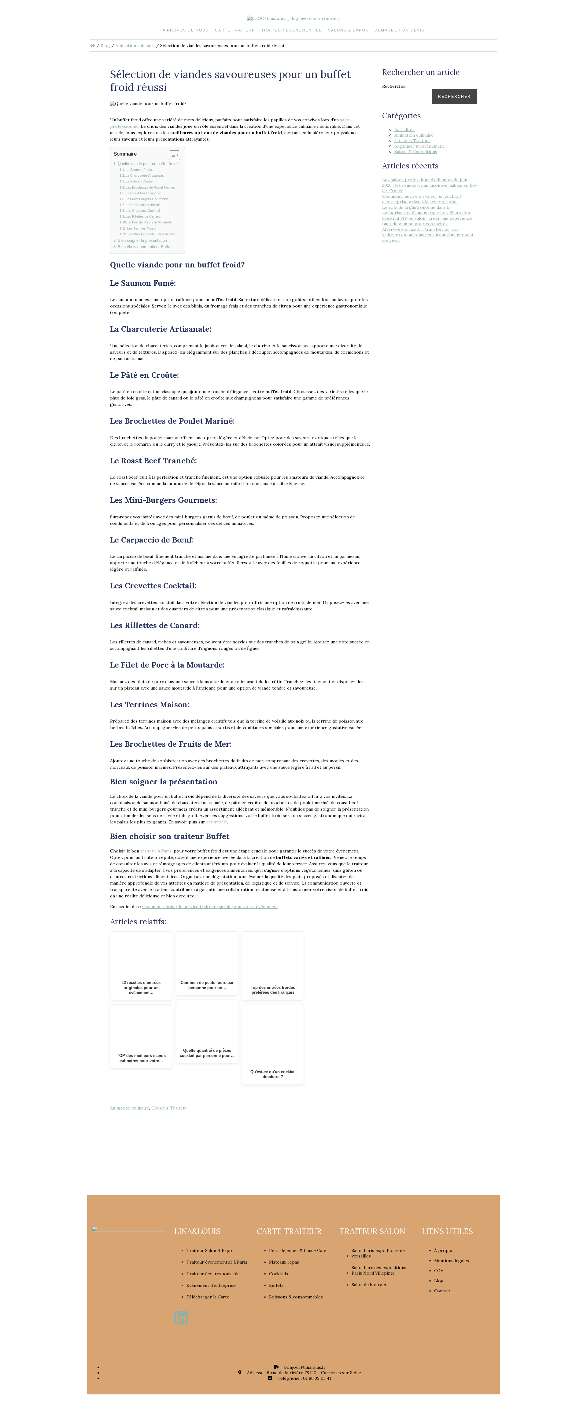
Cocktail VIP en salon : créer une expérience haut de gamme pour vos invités (427, 220)
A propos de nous (186, 30)
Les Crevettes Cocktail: (143, 210)
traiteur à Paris (156, 851)
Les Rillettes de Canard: (143, 216)
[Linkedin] (181, 1317)
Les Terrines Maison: (142, 228)
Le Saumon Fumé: (139, 169)
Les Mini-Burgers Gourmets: (147, 199)
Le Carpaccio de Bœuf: (143, 205)
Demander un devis (400, 30)
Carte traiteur (235, 30)
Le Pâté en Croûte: (139, 181)
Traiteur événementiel (291, 30)
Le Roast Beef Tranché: (143, 193)
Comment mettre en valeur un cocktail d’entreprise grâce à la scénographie (421, 198)
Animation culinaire (129, 1108)
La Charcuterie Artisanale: (145, 175)
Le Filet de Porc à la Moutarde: (150, 222)
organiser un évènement (419, 146)
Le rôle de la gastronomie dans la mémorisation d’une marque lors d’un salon (426, 209)
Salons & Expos (348, 30)
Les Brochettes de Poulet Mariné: (150, 187)
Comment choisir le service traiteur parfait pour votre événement (210, 906)
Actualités (404, 129)
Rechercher (394, 86)
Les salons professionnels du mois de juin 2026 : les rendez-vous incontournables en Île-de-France (429, 185)
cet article (216, 822)
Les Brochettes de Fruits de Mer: (151, 234)
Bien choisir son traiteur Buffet (145, 247)
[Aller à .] (92, 45)
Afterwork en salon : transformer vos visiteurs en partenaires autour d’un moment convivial (428, 234)
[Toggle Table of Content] (171, 155)
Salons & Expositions (415, 151)
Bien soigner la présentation (142, 240)
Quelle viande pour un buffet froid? (148, 164)
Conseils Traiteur (169, 1108)
